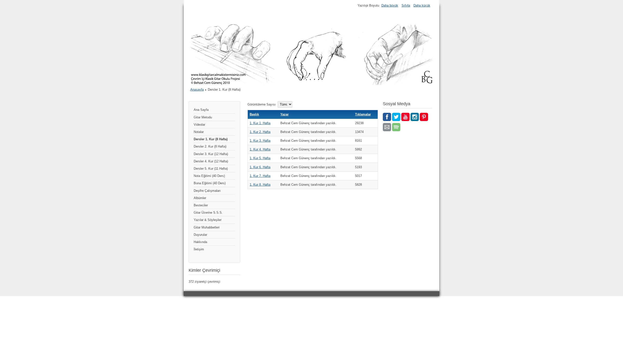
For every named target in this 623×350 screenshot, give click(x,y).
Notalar (199, 132)
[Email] (387, 127)
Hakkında (200, 242)
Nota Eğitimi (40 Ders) (209, 176)
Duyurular (200, 234)
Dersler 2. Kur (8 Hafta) (210, 146)
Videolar (199, 124)
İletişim (199, 249)
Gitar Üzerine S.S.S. (208, 212)
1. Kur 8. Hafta (260, 184)
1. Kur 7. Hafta (260, 176)
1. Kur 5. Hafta (260, 158)
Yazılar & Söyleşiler (207, 220)
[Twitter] (396, 117)
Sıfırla (406, 5)
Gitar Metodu (203, 117)
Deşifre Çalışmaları (207, 190)
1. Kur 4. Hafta (260, 149)
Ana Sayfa (201, 110)
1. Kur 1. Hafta (260, 123)
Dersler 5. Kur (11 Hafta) (211, 168)
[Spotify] (396, 127)
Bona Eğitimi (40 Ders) (210, 183)
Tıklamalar (363, 114)
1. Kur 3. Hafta (260, 140)
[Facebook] (387, 117)
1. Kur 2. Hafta (260, 132)
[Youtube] (405, 117)
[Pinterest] (424, 117)
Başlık (254, 114)
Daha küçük (421, 5)
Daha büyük (389, 5)
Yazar (284, 114)
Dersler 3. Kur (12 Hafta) (211, 154)
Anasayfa (197, 89)
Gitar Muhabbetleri (207, 227)
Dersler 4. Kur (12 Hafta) (211, 161)
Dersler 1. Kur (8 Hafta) (211, 139)
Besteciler (201, 205)
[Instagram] (415, 117)
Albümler (200, 198)
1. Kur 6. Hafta (260, 167)
